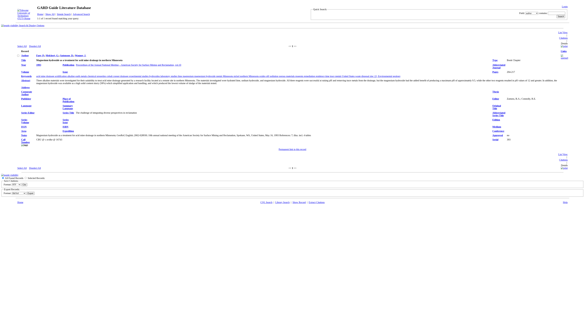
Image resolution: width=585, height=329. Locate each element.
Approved (497, 135)
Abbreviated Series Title (498, 114)
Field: (522, 13)
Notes (24, 135)
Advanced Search (81, 14)
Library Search (282, 202)
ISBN (65, 127)
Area (23, 131)
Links (564, 51)
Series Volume (25, 121)
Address (25, 87)
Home (40, 14)
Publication (68, 65)
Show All (50, 14)
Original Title (496, 107)
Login (565, 6)
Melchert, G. (52, 55)
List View (563, 32)
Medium (496, 127)
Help (565, 202)
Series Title (68, 112)
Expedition (68, 131)
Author (25, 55)
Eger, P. (40, 55)
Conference (498, 131)
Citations (563, 38)
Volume (25, 72)
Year (23, 65)
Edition (496, 120)
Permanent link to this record (292, 149)
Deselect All (35, 46)
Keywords (26, 76)
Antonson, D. (67, 55)
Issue (65, 72)
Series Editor (28, 112)
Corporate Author (26, 93)
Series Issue (66, 121)
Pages (495, 72)
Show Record (299, 202)
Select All (22, 46)
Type (495, 60)
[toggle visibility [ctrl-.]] (9, 175)
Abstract (25, 80)
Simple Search (64, 14)
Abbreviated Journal (498, 66)
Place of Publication (68, 100)
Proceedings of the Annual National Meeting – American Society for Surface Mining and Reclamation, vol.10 (128, 65)
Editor (495, 98)
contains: (543, 13)
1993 (38, 65)
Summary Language (68, 107)
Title (23, 60)
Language (26, 105)
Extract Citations (317, 202)
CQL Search (266, 202)
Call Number (25, 141)
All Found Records (14, 178)
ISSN (24, 127)
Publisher (26, 98)
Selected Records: (36, 178)
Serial (495, 139)
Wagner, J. (80, 55)
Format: (7, 184)
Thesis (495, 91)
